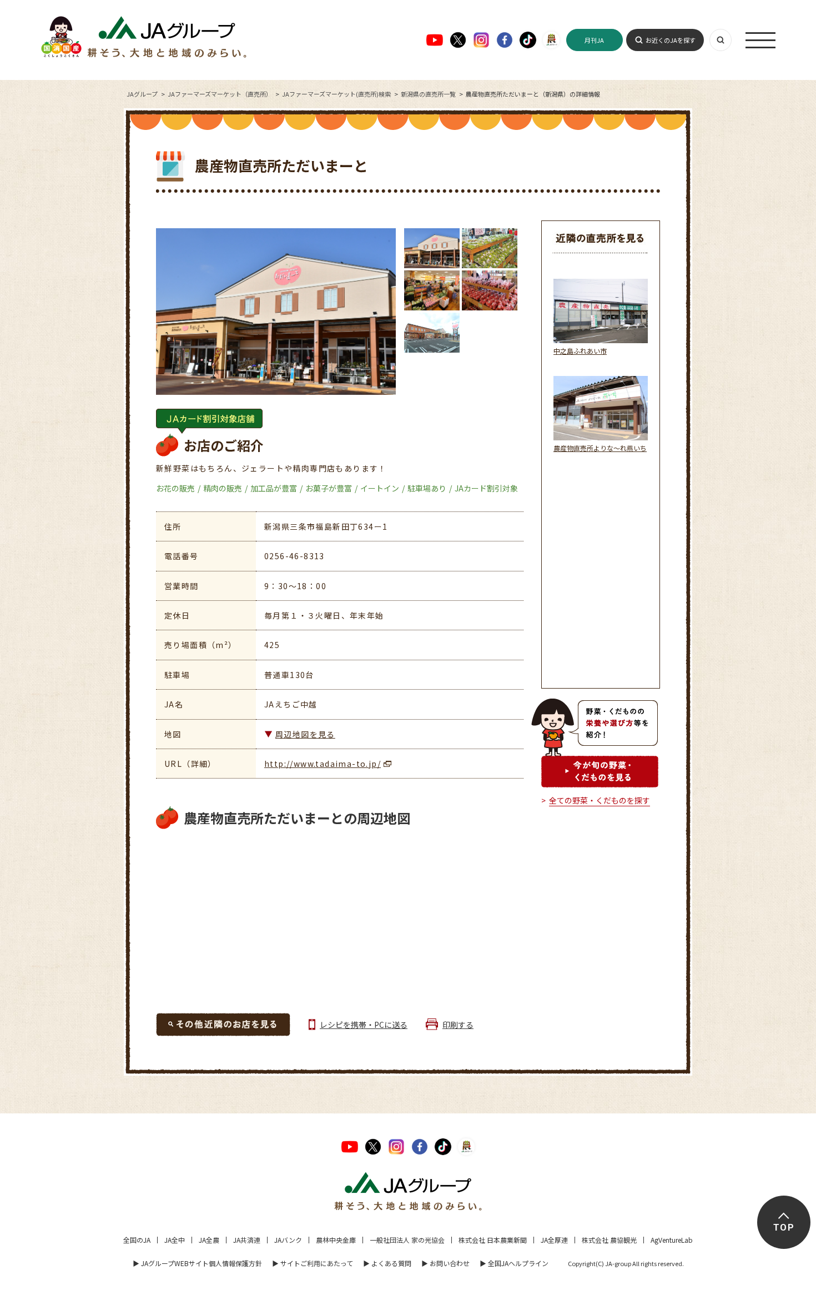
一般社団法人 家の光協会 (407, 1239)
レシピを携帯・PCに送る (363, 1024)
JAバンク (288, 1239)
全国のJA (136, 1239)
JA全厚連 (554, 1239)
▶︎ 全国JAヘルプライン (514, 1263)
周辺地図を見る (305, 734)
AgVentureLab (672, 1239)
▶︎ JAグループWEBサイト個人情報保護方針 (197, 1263)
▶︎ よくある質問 (387, 1263)
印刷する (458, 1024)
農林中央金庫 (336, 1239)
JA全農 (209, 1239)
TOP (783, 1227)
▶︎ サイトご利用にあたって (312, 1263)
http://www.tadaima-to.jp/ (322, 763)
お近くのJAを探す (671, 40)
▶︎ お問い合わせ (445, 1263)
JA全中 (174, 1239)
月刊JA (594, 40)
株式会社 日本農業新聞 (493, 1239)
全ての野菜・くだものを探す (599, 800)
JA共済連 (246, 1239)
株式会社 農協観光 (609, 1239)
